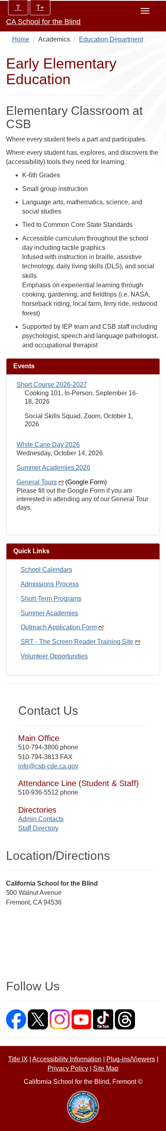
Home (20, 39)
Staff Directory (38, 828)
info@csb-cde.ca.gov (48, 766)
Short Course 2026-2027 (52, 384)
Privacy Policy (68, 1068)
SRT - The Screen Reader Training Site (77, 641)
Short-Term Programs (51, 598)
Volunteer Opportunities (54, 656)
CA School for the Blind (43, 22)
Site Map (105, 1068)
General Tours (62, 482)
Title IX (18, 1059)
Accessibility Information (67, 1059)
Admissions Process (50, 584)
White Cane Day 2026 (48, 444)
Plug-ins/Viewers (130, 1059)
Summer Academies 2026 (53, 467)
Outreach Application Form (59, 627)
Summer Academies (49, 613)
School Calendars (46, 569)
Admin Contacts (41, 819)
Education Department (111, 39)
